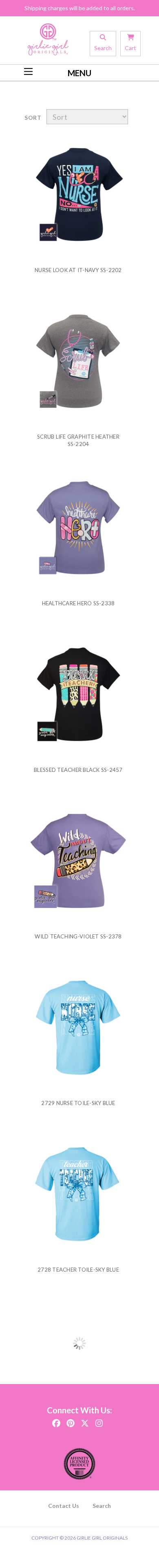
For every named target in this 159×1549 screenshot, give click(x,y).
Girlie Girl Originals (102, 1538)
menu (79, 73)
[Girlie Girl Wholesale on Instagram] (99, 1420)
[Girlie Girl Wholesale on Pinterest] (70, 1420)
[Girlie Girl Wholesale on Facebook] (56, 1420)
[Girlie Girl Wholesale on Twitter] (84, 1420)
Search (102, 1505)
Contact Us (63, 1505)
